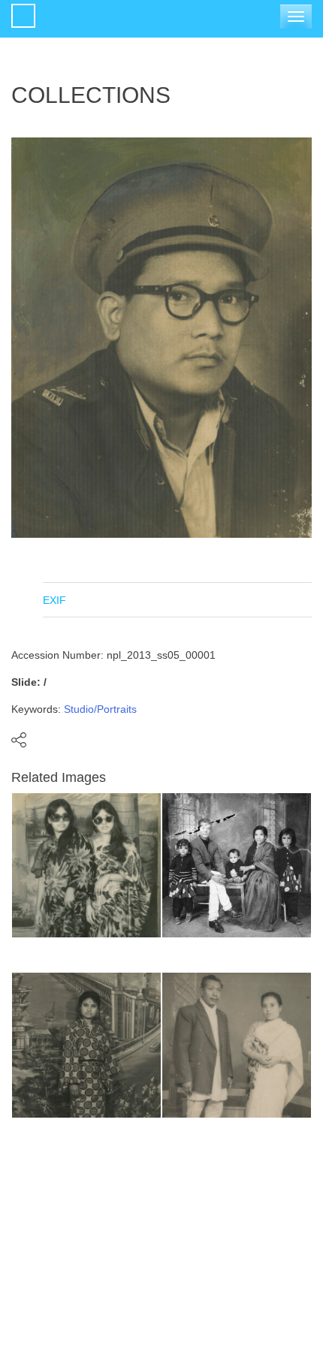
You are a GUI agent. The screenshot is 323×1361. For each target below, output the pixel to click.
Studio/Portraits (100, 709)
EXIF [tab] (54, 600)
